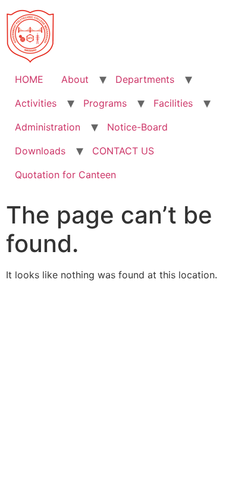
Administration (47, 127)
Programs (105, 103)
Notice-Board (137, 127)
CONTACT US (123, 151)
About (75, 79)
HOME (29, 79)
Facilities (173, 103)
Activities (36, 103)
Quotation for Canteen (65, 175)
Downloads (40, 151)
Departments (144, 79)
